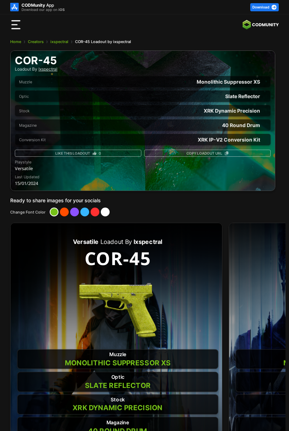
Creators (36, 41)
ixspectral (59, 41)
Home (15, 41)
